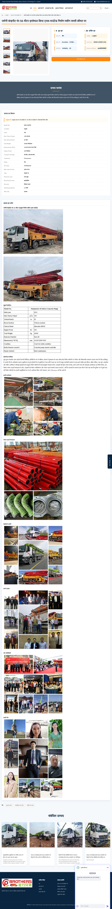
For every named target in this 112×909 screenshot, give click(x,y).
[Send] (107, 906)
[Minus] (108, 867)
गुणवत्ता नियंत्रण (59, 8)
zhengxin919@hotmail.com (103, 1)
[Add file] (77, 906)
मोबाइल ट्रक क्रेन (61, 886)
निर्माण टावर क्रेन (61, 891)
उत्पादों (6, 15)
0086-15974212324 (87, 1)
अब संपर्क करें (14, 863)
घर (31, 8)
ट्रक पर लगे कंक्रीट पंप (16, 15)
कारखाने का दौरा (49, 8)
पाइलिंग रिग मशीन (61, 894)
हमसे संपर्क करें (69, 8)
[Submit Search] (100, 8)
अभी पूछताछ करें (81, 59)
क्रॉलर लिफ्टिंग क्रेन (61, 889)
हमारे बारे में (41, 8)
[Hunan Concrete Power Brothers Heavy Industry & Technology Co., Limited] (9, 9)
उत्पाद (34, 8)
